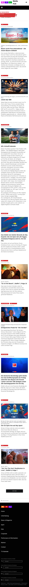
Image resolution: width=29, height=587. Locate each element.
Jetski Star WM (6, 100)
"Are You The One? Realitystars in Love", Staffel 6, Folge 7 (13, 469)
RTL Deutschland (19, 584)
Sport (2, 525)
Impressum (3, 583)
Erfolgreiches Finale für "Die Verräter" (14, 327)
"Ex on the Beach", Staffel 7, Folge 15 (14, 283)
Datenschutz (24, 583)
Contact (3, 547)
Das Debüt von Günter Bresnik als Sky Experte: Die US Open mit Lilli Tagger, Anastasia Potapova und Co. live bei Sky (14, 238)
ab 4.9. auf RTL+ (5, 281)
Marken (3, 542)
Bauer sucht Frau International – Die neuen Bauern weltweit (13, 49)
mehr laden (14, 490)
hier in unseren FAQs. (12, 196)
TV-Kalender (4, 551)
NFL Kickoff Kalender (8, 146)
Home (3, 511)
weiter (18, 68)
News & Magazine (6, 520)
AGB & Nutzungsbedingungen (13, 583)
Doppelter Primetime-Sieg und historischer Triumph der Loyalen (14, 325)
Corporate (4, 533)
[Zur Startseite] (6, 2)
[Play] (14, 271)
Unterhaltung (5, 516)
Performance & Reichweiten (9, 538)
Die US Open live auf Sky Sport (11, 425)
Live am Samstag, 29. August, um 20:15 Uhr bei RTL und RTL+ (14, 97)
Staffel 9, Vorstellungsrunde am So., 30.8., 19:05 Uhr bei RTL (14, 46)
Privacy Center (4, 584)
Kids (2, 529)
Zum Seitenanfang (26, 512)
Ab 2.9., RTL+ (4, 466)
